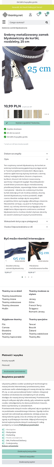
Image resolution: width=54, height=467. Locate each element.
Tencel (32, 324)
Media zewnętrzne (14, 438)
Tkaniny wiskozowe (11, 302)
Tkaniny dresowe (10, 305)
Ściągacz (33, 309)
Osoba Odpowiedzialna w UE (18, 227)
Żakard (32, 331)
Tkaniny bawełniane (12, 296)
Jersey (32, 299)
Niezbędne (11, 430)
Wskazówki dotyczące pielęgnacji (21, 221)
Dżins (31, 302)
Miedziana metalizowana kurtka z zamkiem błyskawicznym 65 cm (38, 267)
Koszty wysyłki (8, 361)
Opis (6, 159)
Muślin (5, 309)
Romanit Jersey (37, 312)
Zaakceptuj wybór (27, 462)
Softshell (6, 334)
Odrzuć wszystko (27, 457)
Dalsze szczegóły (12, 154)
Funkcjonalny (12, 443)
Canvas (5, 327)
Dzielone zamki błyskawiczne (14, 28)
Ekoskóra (6, 331)
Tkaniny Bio (34, 337)
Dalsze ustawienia (10, 446)
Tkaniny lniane (9, 299)
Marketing (10, 435)
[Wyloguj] (30, 14)
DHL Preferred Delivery (16, 441)
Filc (4, 324)
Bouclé (32, 327)
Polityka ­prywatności (29, 425)
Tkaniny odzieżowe (38, 334)
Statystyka (11, 432)
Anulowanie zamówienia (14, 372)
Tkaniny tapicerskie (11, 337)
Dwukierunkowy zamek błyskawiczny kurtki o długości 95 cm (15, 267)
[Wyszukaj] (46, 22)
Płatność (6, 365)
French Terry (35, 305)
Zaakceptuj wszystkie (27, 451)
